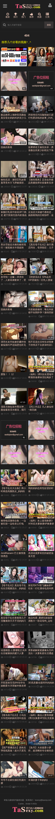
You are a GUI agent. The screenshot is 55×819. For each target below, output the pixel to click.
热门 (23, 17)
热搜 (39, 17)
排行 (15, 17)
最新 (8, 17)
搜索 (49, 25)
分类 (47, 17)
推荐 (31, 17)
